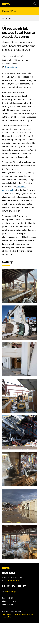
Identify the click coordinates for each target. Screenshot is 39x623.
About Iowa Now (9, 601)
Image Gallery (11, 67)
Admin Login (10, 591)
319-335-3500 (12, 580)
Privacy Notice (6, 614)
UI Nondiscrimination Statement (23, 614)
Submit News (7, 605)
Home (4, 25)
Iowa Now (9, 11)
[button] (34, 3)
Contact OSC (7, 598)
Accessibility (7, 617)
